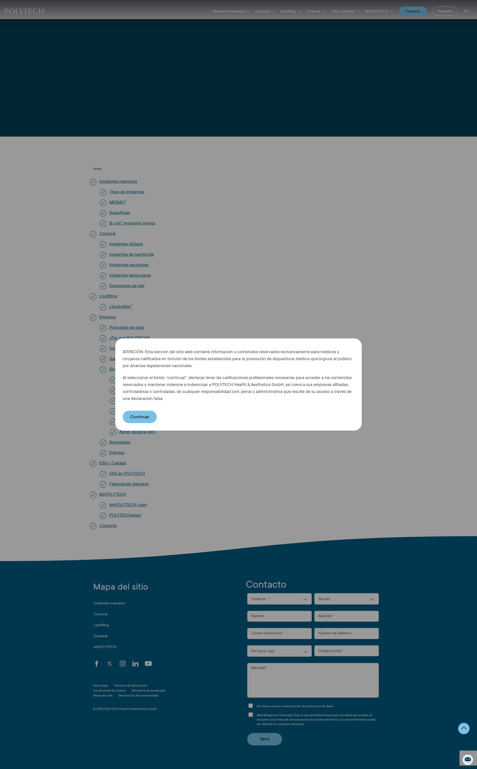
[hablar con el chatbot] (468, 760)
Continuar (139, 417)
